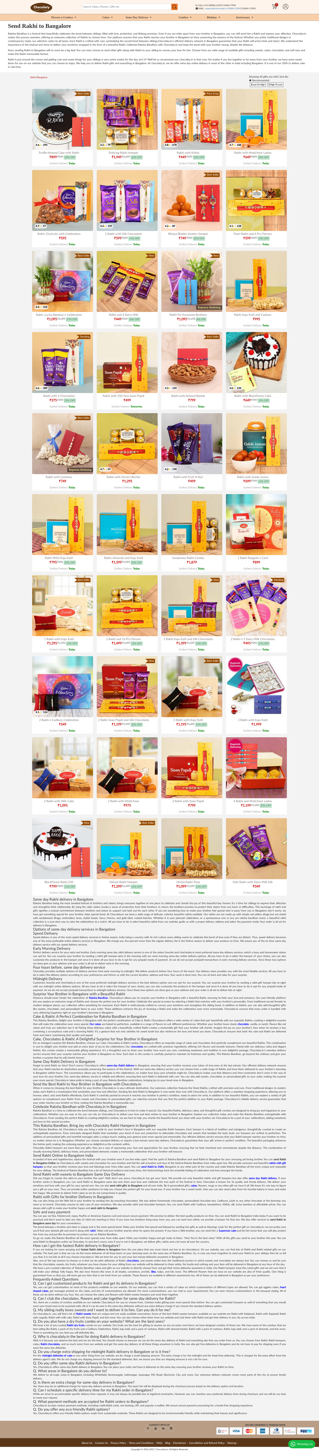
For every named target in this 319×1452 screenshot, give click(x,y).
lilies (153, 1272)
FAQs (159, 1443)
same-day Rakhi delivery (120, 1065)
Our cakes (95, 1024)
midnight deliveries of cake (57, 1355)
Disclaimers (180, 1443)
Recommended (260, 80)
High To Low (276, 85)
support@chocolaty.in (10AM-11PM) (223, 8)
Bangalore (42, 77)
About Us (87, 1443)
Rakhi (33, 77)
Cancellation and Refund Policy (206, 1443)
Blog (168, 1443)
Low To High (258, 85)
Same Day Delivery (137, 17)
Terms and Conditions (141, 1443)
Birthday (212, 17)
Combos (183, 17)
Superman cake (227, 1231)
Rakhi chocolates (50, 1344)
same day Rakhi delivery (263, 1178)
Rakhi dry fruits (76, 1325)
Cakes (105, 17)
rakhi (93, 1231)
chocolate (243, 1024)
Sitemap (231, 1443)
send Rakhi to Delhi (152, 1167)
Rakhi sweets (83, 1314)
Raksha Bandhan (98, 998)
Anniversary (243, 17)
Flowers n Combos (62, 17)
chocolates (137, 1046)
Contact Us (101, 1443)
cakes (194, 1185)
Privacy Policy (118, 1443)
